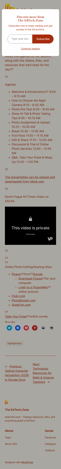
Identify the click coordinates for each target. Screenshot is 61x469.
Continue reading (30, 48)
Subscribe (42, 39)
